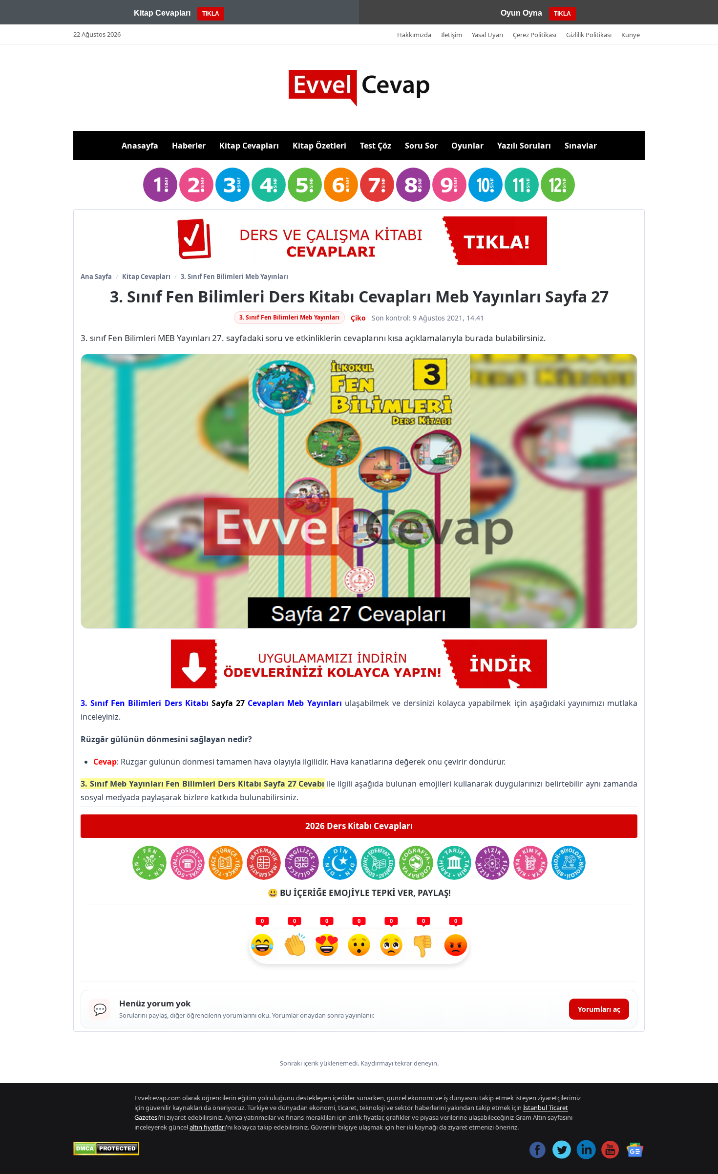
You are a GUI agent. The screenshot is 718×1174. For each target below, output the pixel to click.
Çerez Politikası (534, 34)
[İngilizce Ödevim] (302, 863)
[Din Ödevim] (340, 863)
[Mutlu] (262, 946)
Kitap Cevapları (249, 145)
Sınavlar (581, 145)
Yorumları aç (599, 1009)
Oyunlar (467, 145)
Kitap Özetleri (319, 145)
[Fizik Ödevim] (492, 863)
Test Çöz (375, 145)
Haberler (189, 145)
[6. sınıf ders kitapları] (341, 185)
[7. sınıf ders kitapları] (377, 185)
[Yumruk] (423, 946)
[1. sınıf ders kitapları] (160, 185)
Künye (630, 34)
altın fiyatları (208, 1127)
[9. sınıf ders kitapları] (449, 185)
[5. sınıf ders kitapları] (305, 185)
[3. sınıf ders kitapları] (232, 185)
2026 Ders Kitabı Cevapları (359, 826)
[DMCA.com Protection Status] (106, 1148)
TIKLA (210, 13)
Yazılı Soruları (524, 145)
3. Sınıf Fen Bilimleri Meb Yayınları (234, 276)
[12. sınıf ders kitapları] (558, 185)
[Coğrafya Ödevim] (416, 863)
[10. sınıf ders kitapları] (485, 185)
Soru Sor (421, 145)
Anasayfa (140, 145)
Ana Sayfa (96, 276)
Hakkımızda (414, 34)
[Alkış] (294, 946)
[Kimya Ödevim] (530, 863)
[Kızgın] (456, 946)
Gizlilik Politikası (589, 34)
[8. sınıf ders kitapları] (413, 185)
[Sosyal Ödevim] (187, 863)
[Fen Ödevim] (149, 863)
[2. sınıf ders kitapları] (196, 185)
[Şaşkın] (359, 946)
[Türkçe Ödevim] (226, 863)
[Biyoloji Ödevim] (568, 863)
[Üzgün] (391, 946)
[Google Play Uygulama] (359, 240)
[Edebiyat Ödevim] (378, 863)
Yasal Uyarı (487, 34)
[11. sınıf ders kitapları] (522, 185)
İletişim (451, 34)
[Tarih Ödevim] (454, 863)
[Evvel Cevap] (359, 88)
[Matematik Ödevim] (264, 863)
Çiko (358, 317)
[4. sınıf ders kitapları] (269, 185)
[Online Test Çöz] (359, 664)
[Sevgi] (327, 946)
